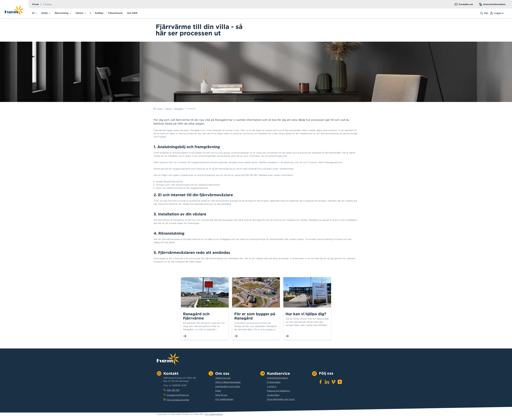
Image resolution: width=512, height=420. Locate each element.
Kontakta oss (466, 4)
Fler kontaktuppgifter (178, 399)
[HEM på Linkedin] (327, 382)
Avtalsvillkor (273, 395)
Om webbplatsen (224, 399)
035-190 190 (173, 390)
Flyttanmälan (274, 382)
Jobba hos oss (222, 377)
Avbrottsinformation (494, 4)
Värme (168, 108)
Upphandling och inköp (227, 386)
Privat (35, 4)
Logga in (271, 386)
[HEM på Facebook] (320, 382)
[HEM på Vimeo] (333, 382)
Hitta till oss (221, 395)
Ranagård (178, 108)
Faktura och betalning (278, 390)
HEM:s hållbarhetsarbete (228, 382)
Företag (47, 4)
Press (218, 390)
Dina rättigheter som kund (280, 399)
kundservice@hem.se (178, 395)
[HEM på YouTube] (340, 382)
